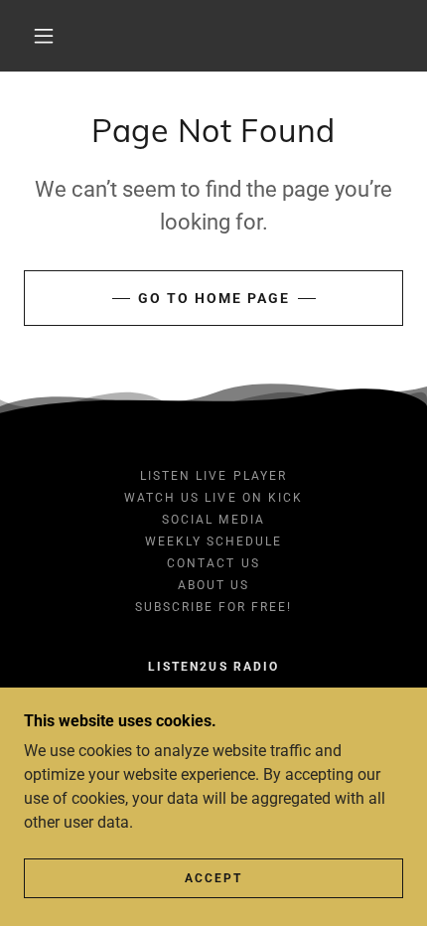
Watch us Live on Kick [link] (213, 498)
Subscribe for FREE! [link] (213, 607)
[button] (44, 36)
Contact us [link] (213, 563)
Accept (213, 878)
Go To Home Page (214, 298)
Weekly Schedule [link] (213, 541)
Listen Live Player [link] (213, 476)
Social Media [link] (213, 520)
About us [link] (213, 585)
